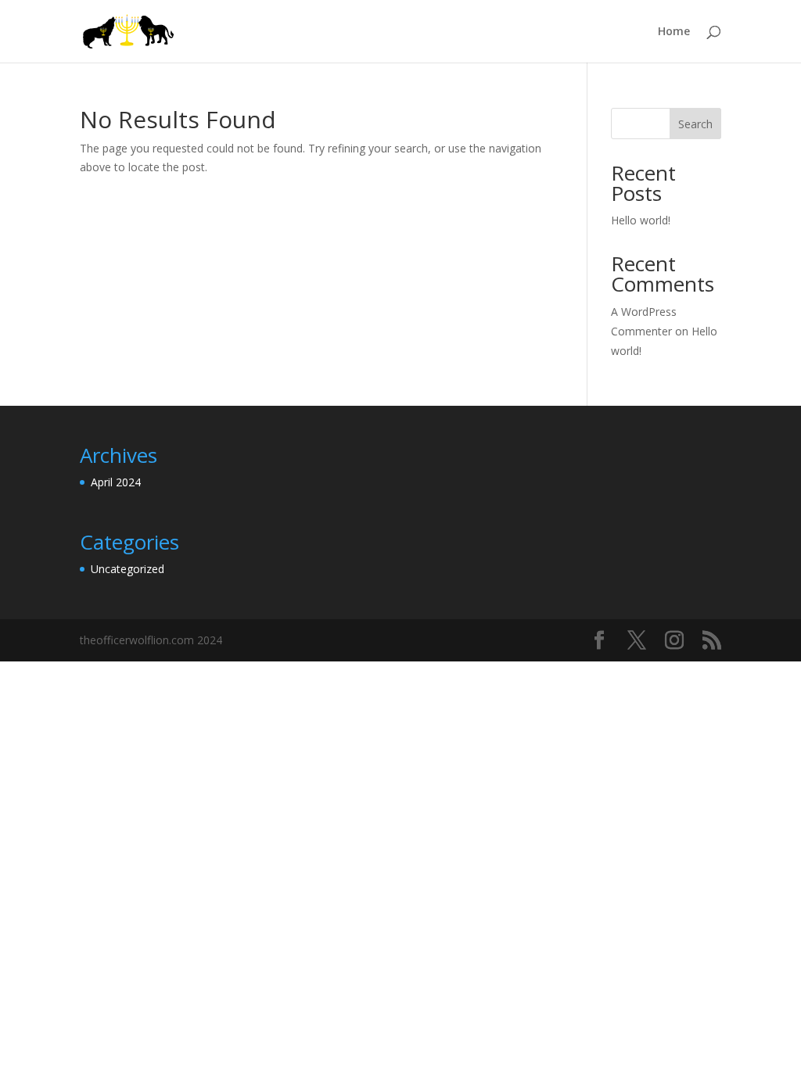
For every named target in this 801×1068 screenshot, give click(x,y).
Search (695, 123)
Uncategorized (127, 568)
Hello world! (640, 220)
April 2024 (116, 482)
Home (674, 32)
